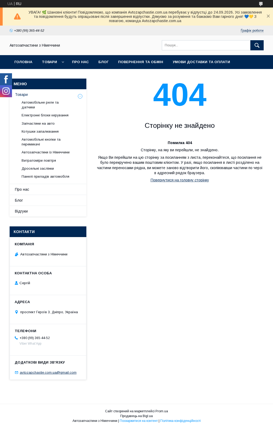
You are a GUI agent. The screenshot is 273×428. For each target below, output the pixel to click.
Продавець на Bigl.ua (136, 416)
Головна (23, 62)
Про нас (80, 62)
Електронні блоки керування (45, 115)
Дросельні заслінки (38, 168)
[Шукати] (257, 45)
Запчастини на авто (38, 123)
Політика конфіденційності (180, 421)
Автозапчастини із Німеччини (46, 152)
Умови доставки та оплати (201, 62)
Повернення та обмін (140, 62)
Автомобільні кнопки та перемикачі (41, 141)
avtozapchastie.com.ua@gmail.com (48, 372)
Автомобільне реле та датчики (40, 104)
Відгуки (21, 211)
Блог (103, 62)
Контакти (24, 76)
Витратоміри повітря (39, 160)
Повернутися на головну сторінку (180, 180)
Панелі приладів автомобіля (45, 176)
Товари (49, 62)
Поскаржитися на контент (139, 421)
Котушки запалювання (40, 131)
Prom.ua (161, 411)
